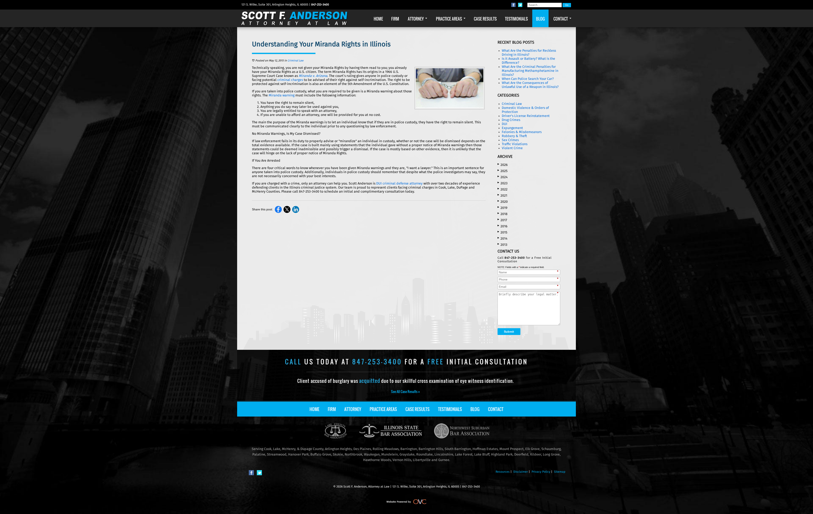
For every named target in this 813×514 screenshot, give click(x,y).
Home (314, 409)
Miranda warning (282, 95)
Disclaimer (520, 471)
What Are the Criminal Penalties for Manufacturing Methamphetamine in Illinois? (530, 70)
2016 (502, 226)
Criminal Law (295, 60)
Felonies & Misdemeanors (522, 132)
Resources (503, 471)
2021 (502, 195)
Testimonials (450, 409)
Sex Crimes (510, 140)
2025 (502, 171)
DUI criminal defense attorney (399, 183)
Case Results (417, 409)
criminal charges (290, 80)
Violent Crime (512, 148)
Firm (332, 409)
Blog (475, 409)
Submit (509, 331)
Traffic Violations (514, 144)
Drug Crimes (511, 120)
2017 (502, 220)
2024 (503, 177)
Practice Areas (383, 409)
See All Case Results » (405, 391)
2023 (502, 183)
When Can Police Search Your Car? (528, 79)
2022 (502, 189)
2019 (502, 208)
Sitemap (559, 471)
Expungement (512, 128)
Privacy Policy (541, 471)
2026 (503, 165)
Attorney (352, 409)
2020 (503, 201)
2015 (502, 232)
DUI (504, 124)
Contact (495, 409)
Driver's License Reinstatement (526, 116)
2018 (502, 214)
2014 (502, 238)
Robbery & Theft (514, 136)
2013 (502, 244)
